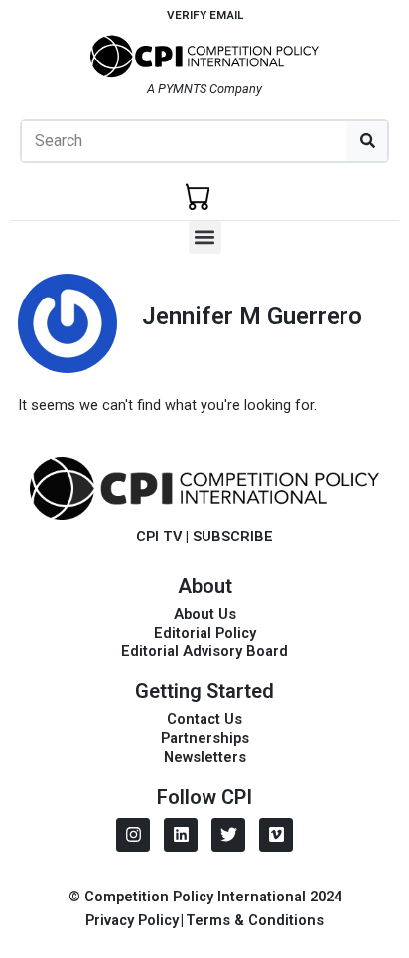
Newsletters (205, 757)
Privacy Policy (132, 920)
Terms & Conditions (255, 920)
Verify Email (205, 15)
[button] (205, 237)
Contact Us (204, 719)
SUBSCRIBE (233, 536)
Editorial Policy (205, 633)
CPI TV (159, 536)
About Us (205, 614)
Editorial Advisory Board (204, 650)
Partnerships (205, 738)
